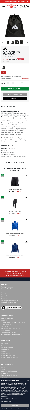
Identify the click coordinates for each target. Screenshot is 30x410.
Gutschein (4, 299)
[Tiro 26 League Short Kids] (15, 183)
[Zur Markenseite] (5, 49)
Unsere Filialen (5, 353)
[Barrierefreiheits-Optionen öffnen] (3, 308)
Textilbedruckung (6, 324)
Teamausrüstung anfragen (9, 332)
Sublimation (4, 326)
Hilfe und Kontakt (6, 289)
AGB (2, 346)
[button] (3, 6)
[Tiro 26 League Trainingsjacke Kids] (15, 228)
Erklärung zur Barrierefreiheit (9, 301)
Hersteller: (6, 148)
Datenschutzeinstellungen (8, 302)
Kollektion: (5, 145)
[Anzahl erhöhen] (13, 83)
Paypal (3, 367)
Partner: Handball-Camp (8, 355)
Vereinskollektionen (7, 318)
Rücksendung (5, 297)
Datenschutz (5, 349)
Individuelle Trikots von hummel (10, 328)
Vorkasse (4, 377)
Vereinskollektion (6, 330)
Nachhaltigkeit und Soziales (9, 357)
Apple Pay (4, 369)
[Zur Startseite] (11, 6)
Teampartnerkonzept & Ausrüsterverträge (13, 322)
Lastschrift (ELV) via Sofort (9, 371)
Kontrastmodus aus (15, 307)
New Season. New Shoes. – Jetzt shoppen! (15, 1)
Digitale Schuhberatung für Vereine (11, 334)
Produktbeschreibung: (10, 111)
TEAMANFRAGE (15, 98)
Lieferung (4, 295)
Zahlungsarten (5, 293)
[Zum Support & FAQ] (21, 6)
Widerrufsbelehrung (7, 347)
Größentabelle (25, 78)
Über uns (3, 351)
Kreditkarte (4, 373)
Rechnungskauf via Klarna (9, 375)
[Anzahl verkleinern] (8, 83)
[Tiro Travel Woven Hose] (15, 205)
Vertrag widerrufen (7, 287)
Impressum (4, 344)
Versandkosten (5, 291)
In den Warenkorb (15, 89)
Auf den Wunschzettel (16, 94)
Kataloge (3, 320)
